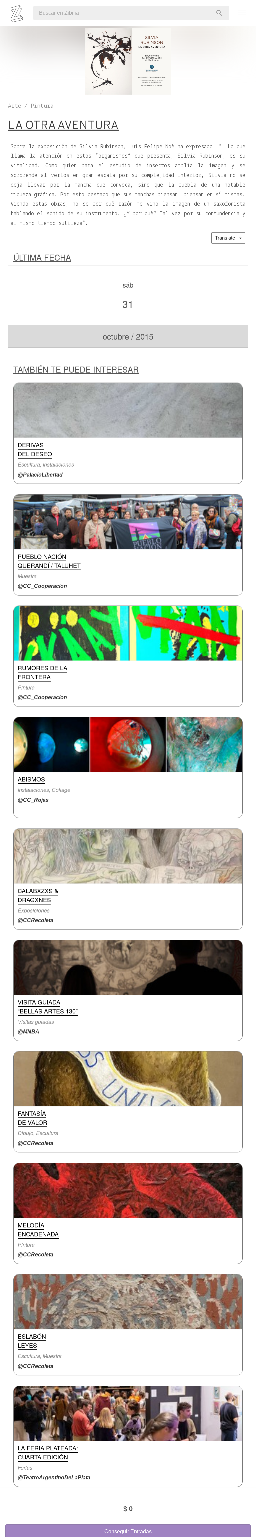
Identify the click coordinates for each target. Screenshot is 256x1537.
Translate (227, 238)
